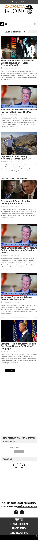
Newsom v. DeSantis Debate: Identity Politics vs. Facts (15, 202)
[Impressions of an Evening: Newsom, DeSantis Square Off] (19, 143)
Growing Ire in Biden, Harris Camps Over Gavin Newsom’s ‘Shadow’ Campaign (18, 346)
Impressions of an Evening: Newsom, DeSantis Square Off (16, 157)
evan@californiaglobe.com (27, 507)
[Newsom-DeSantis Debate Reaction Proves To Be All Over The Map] (19, 96)
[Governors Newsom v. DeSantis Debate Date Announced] (19, 284)
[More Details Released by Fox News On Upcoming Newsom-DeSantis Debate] (19, 235)
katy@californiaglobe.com (26, 503)
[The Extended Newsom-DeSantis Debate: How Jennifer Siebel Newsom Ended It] (19, 47)
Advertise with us (19, 533)
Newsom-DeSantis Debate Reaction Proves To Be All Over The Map (19, 111)
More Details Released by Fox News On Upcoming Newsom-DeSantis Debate (19, 250)
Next (12, 370)
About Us (19, 519)
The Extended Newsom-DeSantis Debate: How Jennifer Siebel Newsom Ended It (17, 63)
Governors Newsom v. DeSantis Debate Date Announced (17, 298)
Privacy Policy (19, 528)
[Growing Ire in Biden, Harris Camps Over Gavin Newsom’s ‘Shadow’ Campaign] (19, 331)
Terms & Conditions (19, 524)
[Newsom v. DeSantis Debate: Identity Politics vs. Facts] (19, 188)
